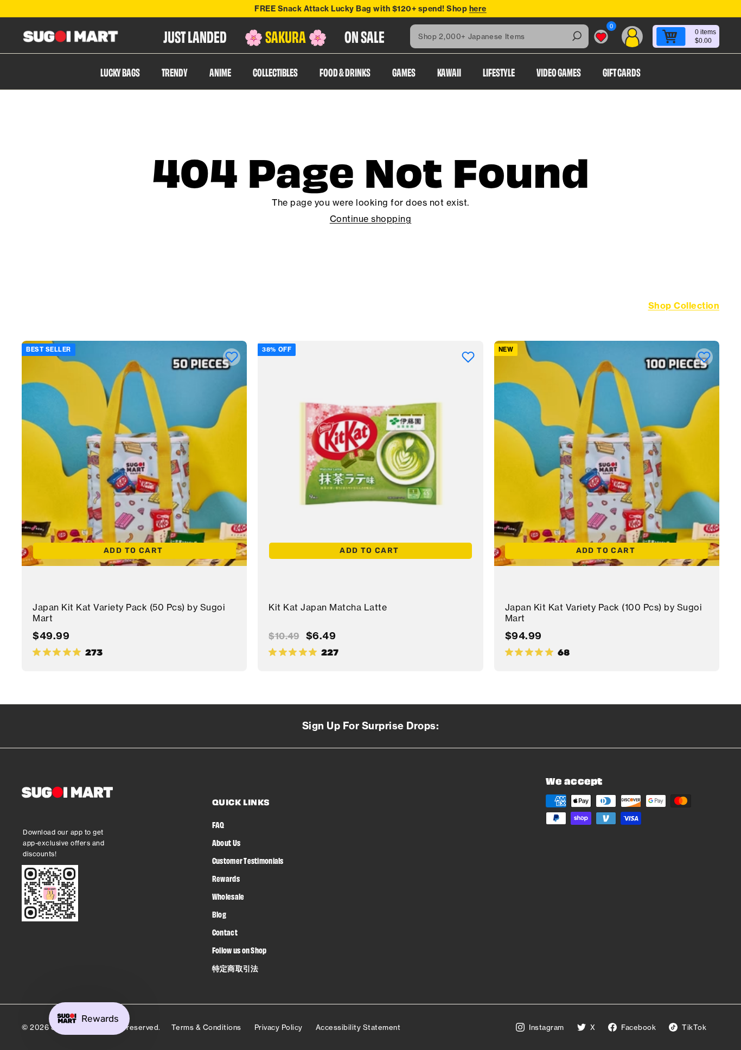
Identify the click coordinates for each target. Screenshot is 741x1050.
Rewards (226, 878)
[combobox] (499, 36)
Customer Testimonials (248, 860)
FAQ (218, 824)
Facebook (638, 1027)
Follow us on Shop (239, 950)
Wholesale (228, 896)
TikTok (694, 1027)
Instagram (546, 1027)
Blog (219, 914)
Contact (225, 932)
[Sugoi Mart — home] (70, 36)
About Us (226, 842)
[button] (231, 357)
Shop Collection (684, 305)
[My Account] (632, 36)
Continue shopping (371, 218)
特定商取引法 (235, 968)
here (478, 9)
